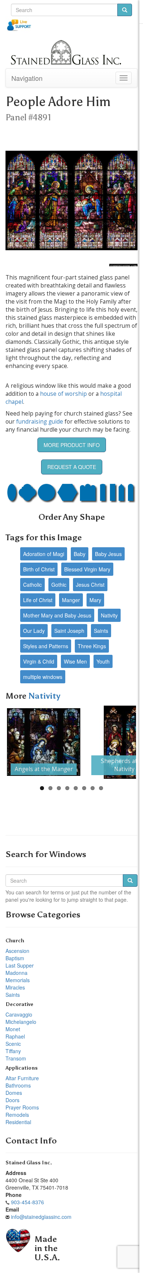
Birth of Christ (39, 569)
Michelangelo (21, 1021)
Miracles (15, 987)
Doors (12, 1100)
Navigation (27, 78)
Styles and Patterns (45, 646)
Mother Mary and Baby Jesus (57, 615)
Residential (18, 1122)
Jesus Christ (90, 584)
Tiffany (13, 1051)
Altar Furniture (22, 1078)
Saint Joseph (69, 630)
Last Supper (20, 965)
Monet (13, 1029)
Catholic (32, 584)
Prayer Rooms (22, 1107)
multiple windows (42, 676)
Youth (103, 661)
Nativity (109, 615)
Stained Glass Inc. (29, 1163)
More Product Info (72, 444)
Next (125, 742)
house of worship (63, 394)
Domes (14, 1092)
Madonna (16, 972)
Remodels (17, 1114)
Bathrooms (18, 1085)
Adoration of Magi (43, 553)
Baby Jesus (108, 553)
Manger (71, 600)
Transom (16, 1058)
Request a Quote (71, 466)
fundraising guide (39, 421)
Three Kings (92, 646)
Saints (101, 630)
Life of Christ (37, 600)
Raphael (15, 1036)
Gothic (58, 584)
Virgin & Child (38, 661)
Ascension (17, 950)
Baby (79, 553)
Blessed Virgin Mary (87, 569)
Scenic (13, 1043)
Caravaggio (19, 1014)
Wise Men (75, 661)
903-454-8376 (27, 1202)
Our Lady (34, 630)
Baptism (15, 958)
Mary (95, 600)
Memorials (18, 980)
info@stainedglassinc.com (41, 1216)
